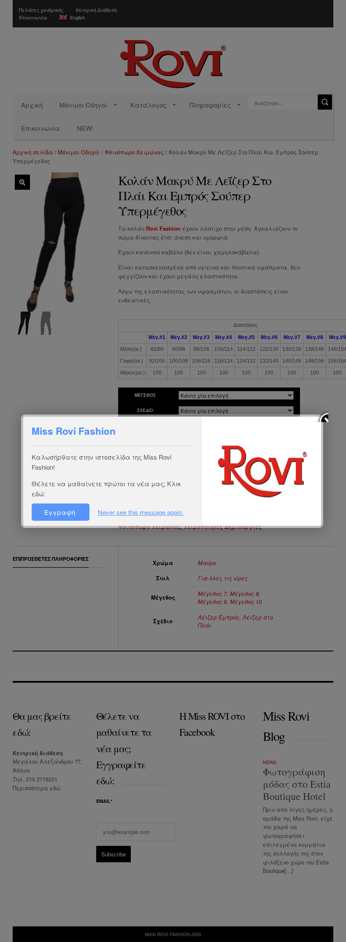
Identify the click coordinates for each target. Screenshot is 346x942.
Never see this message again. (141, 512)
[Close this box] (322, 415)
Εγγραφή (60, 512)
